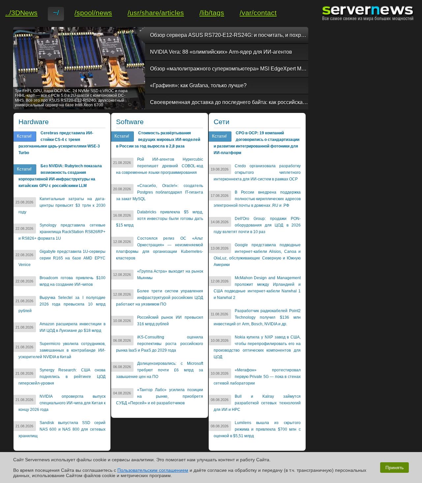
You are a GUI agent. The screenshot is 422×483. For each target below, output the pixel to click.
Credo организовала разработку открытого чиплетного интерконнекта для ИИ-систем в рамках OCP (257, 172)
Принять (394, 467)
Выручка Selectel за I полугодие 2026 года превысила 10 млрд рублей (62, 304)
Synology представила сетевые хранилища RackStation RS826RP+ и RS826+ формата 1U (62, 232)
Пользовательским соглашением (152, 470)
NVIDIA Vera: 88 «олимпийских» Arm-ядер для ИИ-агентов (221, 52)
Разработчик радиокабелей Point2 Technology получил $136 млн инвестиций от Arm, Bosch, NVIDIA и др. (257, 317)
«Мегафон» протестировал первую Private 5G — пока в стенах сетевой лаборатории (257, 377)
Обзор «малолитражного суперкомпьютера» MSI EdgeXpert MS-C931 (229, 68)
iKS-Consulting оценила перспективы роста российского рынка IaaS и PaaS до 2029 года (159, 344)
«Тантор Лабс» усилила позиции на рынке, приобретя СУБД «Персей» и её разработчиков (159, 396)
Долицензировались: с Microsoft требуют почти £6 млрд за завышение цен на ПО (159, 370)
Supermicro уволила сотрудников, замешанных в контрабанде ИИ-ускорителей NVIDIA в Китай (62, 350)
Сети (221, 122)
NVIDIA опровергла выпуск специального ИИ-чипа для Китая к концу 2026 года (62, 403)
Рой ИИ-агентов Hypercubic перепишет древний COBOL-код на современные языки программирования (159, 166)
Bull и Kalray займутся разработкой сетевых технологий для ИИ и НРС (257, 403)
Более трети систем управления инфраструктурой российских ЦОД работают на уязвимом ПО (159, 298)
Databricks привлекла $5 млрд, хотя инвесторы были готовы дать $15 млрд (159, 219)
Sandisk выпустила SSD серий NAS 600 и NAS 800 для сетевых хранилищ (62, 429)
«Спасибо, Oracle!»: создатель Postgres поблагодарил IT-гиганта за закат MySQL (159, 192)
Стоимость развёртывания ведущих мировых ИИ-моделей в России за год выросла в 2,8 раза (158, 139)
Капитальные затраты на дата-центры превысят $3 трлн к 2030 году (62, 205)
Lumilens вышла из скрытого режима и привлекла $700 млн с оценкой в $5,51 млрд (257, 429)
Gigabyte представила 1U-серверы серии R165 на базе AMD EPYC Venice (62, 258)
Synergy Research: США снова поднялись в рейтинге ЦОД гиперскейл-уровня (62, 377)
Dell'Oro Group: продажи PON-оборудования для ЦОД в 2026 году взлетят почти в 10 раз (257, 225)
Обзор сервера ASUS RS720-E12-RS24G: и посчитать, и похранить (229, 35)
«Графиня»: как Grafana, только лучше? (198, 85)
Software (130, 122)
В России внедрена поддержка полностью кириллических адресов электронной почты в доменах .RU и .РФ (257, 199)
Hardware (33, 122)
